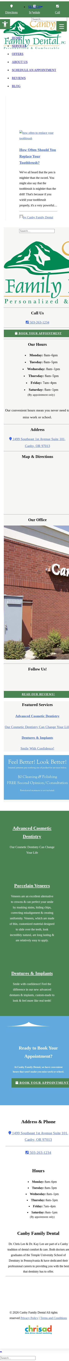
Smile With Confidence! (37, 748)
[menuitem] (38, 55)
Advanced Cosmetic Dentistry (37, 716)
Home (16, 37)
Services (19, 45)
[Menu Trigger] (61, 26)
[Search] (37, 231)
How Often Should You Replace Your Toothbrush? (37, 156)
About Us (20, 62)
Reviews (19, 78)
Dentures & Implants (37, 738)
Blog (16, 86)
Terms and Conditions (53, 1318)
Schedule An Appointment (34, 70)
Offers (17, 54)
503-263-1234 (39, 322)
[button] (5, 24)
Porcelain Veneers (32, 885)
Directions (11, 12)
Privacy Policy (29, 1318)
